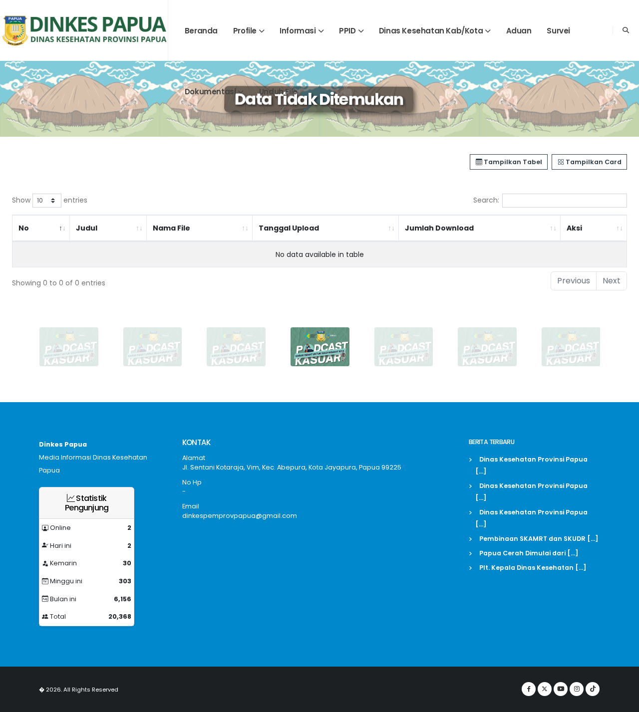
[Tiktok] (593, 689)
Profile (245, 30)
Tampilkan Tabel (512, 162)
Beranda (201, 30)
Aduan (519, 30)
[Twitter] (545, 689)
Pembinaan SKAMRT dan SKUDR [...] (539, 538)
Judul (86, 228)
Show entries (49, 200)
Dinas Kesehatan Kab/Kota (431, 30)
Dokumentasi (210, 91)
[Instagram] (577, 689)
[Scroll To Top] (621, 701)
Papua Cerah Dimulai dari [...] (529, 553)
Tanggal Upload (289, 228)
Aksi (574, 228)
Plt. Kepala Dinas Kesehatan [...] (533, 567)
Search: (486, 200)
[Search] (626, 30)
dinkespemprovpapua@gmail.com (239, 515)
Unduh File (278, 91)
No (23, 228)
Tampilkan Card (593, 162)
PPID (347, 30)
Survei (558, 30)
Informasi (298, 30)
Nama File (171, 228)
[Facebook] (529, 689)
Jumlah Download (439, 228)
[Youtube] (561, 689)
